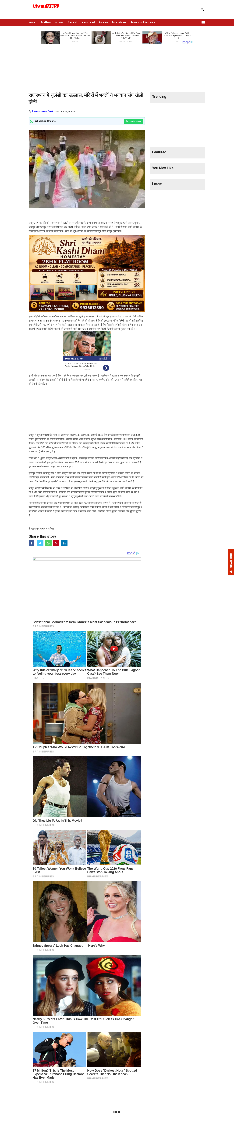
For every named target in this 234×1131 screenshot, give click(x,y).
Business (103, 22)
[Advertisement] (117, 67)
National (72, 22)
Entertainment (119, 22)
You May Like (162, 168)
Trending (159, 96)
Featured (159, 152)
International (88, 22)
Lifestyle (148, 22)
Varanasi (59, 22)
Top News (46, 22)
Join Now (135, 121)
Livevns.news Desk (42, 111)
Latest (157, 184)
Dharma (135, 22)
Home (32, 22)
